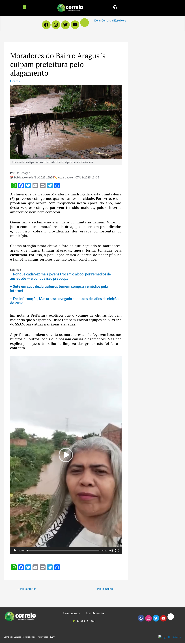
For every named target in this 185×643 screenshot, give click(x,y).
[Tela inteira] (117, 550)
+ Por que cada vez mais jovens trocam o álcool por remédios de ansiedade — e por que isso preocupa (60, 276)
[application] (66, 455)
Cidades (15, 81)
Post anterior (26, 588)
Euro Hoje (120, 20)
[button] (24, 7)
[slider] (63, 550)
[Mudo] (111, 550)
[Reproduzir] (15, 550)
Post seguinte (105, 589)
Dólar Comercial (104, 20)
